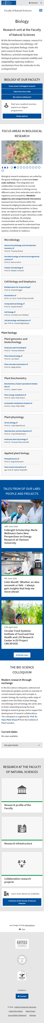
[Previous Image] (2, 168)
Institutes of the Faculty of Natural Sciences (22, 902)
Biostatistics (9, 295)
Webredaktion (30, 925)
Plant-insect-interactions (14, 467)
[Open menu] (41, 11)
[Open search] (41, 3)
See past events (11, 745)
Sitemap (32, 1015)
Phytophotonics (10, 459)
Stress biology (10, 422)
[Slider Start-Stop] (5, 168)
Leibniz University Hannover (25, 1007)
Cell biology (9, 312)
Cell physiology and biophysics (16, 320)
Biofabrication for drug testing (16, 287)
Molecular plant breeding (14, 347)
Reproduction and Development (17, 431)
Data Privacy (30, 1011)
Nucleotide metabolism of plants (17, 403)
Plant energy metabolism (14, 395)
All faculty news (22, 655)
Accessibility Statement (17, 1015)
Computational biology (13, 304)
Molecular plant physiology (15, 439)
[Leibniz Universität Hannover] (8, 3)
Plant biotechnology (12, 356)
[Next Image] (8, 168)
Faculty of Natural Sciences (18, 10)
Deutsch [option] (34, 3)
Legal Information (16, 1011)
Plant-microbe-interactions (15, 364)
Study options (22, 116)
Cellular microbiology (12, 267)
